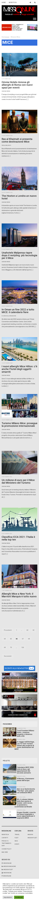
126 (22, 647)
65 (11, 639)
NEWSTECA (13, 2)
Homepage (5, 37)
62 (27, 630)
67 (23, 639)
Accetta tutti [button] (19, 897)
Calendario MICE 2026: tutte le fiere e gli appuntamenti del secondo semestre (25, 770)
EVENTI (17, 844)
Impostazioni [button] (8, 897)
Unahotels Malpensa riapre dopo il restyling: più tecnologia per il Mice (19, 255)
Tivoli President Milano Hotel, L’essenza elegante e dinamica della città (25, 733)
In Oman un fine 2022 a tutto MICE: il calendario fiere (18, 311)
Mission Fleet (32, 838)
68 (29, 639)
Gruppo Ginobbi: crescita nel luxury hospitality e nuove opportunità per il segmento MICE (26, 815)
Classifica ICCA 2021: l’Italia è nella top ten (18, 538)
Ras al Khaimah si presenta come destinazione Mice (17, 140)
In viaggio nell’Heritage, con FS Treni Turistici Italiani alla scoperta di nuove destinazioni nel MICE (24, 745)
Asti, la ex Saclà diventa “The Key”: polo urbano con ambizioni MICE (26, 791)
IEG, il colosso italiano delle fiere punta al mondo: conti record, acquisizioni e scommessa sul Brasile (24, 803)
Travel (17, 835)
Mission (30, 835)
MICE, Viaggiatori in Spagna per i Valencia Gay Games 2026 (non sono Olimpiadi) (17, 27)
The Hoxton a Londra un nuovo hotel (19, 197)
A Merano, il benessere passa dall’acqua (25, 779)
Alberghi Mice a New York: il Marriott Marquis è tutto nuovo (19, 595)
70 (11, 647)
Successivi (7, 656)
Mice (16, 841)
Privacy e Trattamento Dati (6, 843)
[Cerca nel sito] (35, 2)
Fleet (16, 838)
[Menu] (34, 19)
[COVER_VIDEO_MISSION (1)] (19, 682)
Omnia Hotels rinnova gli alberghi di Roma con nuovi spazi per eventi (17, 84)
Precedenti (8, 630)
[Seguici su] (30, 2)
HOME (4, 2)
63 (33, 630)
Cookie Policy (6, 849)
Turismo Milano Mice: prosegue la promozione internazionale (19, 424)
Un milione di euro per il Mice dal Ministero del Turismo (18, 481)
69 (5, 647)
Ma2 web (5, 852)
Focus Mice (7, 724)
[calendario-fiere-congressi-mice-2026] (19, 705)
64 (5, 639)
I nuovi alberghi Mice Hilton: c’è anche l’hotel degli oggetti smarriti (19, 369)
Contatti (5, 838)
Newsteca (5, 835)
